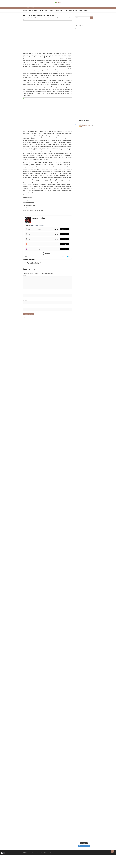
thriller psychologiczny (59, 17)
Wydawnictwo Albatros (67, 17)
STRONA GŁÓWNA (27, 10)
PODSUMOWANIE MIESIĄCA (72, 10)
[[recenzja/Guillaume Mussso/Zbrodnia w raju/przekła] (90, 476)
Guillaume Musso (37, 17)
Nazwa (24, 293)
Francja (32, 17)
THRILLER (51, 10)
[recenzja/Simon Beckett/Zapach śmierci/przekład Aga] (90, 239)
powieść (44, 17)
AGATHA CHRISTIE (59, 10)
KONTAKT (81, 10)
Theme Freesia (34, 852)
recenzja (54, 17)
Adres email (25, 300)
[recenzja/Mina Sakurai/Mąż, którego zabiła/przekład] (78, 469)
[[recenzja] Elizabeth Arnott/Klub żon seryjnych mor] (78, 723)
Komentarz (25, 275)
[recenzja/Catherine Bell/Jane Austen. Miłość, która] (84, 459)
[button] (3, 853)
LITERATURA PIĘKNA (36, 10)
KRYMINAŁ (44, 10)
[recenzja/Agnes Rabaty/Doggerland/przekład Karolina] (84, 235)
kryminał (41, 17)
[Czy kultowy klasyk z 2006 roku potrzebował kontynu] (90, 711)
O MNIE (86, 10)
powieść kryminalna (49, 17)
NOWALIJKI (25, 852)
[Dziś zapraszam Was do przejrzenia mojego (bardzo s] (84, 627)
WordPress (39, 852)
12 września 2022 (26, 17)
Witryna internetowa (27, 307)
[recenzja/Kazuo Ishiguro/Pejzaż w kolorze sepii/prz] (78, 232)
